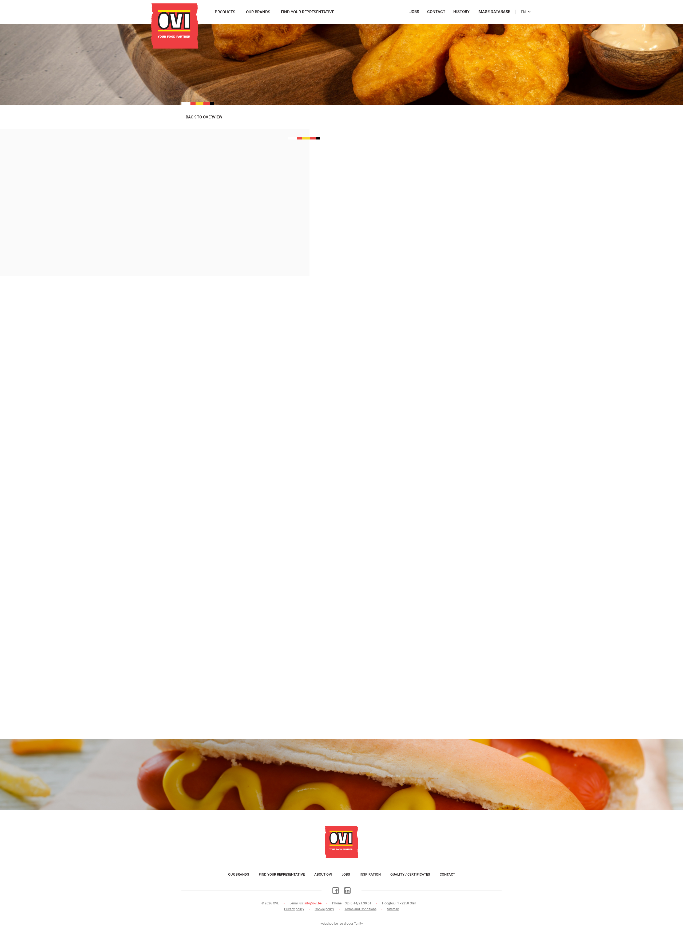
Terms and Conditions (360, 909)
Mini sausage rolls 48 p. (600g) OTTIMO (242, 617)
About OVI (323, 874)
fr (521, 9)
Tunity (358, 923)
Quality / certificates (410, 874)
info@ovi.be (312, 903)
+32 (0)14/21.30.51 (357, 903)
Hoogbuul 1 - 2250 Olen (399, 903)
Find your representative (307, 12)
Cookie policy (324, 909)
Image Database (494, 12)
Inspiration (370, 874)
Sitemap (393, 909)
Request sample (362, 264)
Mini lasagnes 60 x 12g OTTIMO (231, 530)
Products (225, 12)
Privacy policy (294, 909)
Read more (197, 451)
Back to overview (204, 117)
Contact (436, 12)
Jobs (414, 12)
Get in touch (341, 794)
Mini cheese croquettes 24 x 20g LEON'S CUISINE (256, 443)
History (461, 12)
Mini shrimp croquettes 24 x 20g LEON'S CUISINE (256, 704)
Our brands (258, 12)
